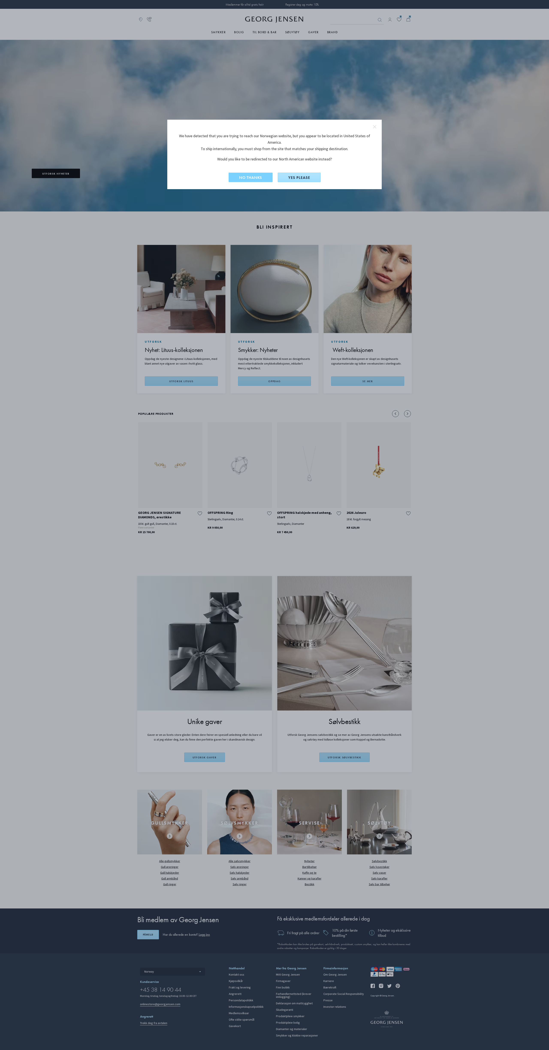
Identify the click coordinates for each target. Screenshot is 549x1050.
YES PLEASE (299, 177)
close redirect (375, 127)
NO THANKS (250, 177)
